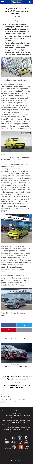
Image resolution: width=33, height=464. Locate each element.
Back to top (15, 460)
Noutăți (5, 5)
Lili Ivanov (17, 16)
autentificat (16, 399)
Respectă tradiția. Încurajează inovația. (16, 367)
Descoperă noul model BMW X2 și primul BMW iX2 (16, 385)
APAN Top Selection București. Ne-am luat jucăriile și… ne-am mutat (16, 376)
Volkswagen (12, 5)
